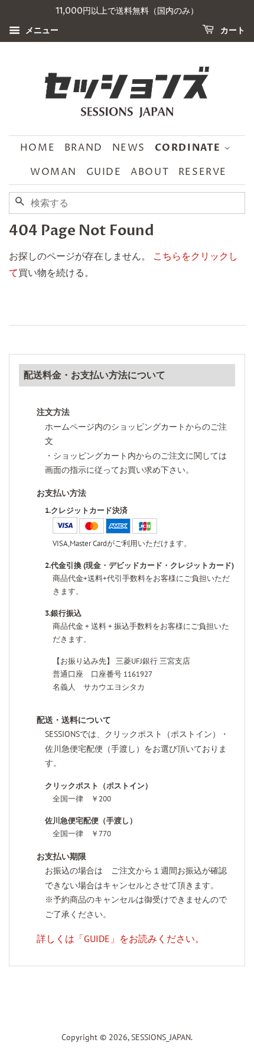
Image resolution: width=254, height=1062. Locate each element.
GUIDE (104, 171)
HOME (37, 147)
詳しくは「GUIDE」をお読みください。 (120, 938)
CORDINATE (189, 147)
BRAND (83, 147)
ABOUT (150, 171)
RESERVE (202, 171)
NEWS (128, 147)
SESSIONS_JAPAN (161, 1037)
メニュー (40, 30)
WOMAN (53, 171)
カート (232, 30)
